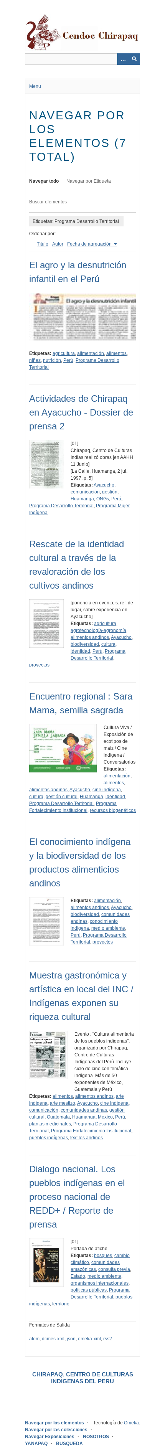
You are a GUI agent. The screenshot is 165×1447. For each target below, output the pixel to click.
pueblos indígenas (48, 1137)
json (71, 1338)
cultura (108, 644)
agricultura (64, 353)
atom (34, 1338)
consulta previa (114, 1269)
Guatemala (58, 1117)
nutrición (52, 360)
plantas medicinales (50, 1124)
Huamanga (82, 499)
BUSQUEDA (69, 1443)
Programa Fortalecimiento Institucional (91, 1131)
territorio (60, 1304)
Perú (68, 360)
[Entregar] (134, 59)
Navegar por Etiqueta (88, 181)
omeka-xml (89, 1338)
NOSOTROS (96, 1436)
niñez (35, 360)
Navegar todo (44, 181)
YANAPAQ (36, 1443)
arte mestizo (62, 1103)
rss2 (107, 1338)
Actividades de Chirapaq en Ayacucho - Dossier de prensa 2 (81, 412)
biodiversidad (85, 644)
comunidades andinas (84, 1110)
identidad (80, 651)
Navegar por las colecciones (56, 1429)
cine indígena (106, 789)
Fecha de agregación (90, 244)
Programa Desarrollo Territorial (61, 505)
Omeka (131, 1423)
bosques (103, 1255)
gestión (109, 492)
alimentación (90, 353)
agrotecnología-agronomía (98, 630)
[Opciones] (123, 59)
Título (42, 244)
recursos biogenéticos (113, 810)
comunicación (85, 492)
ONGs (102, 499)
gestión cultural (62, 796)
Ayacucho (104, 485)
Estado (78, 1276)
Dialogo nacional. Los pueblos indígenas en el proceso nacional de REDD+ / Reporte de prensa (77, 1196)
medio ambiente (108, 928)
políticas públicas (89, 1290)
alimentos (116, 353)
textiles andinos (86, 1137)
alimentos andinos (90, 637)
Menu (35, 86)
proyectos (39, 665)
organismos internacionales (100, 1283)
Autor (57, 244)
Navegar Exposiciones (49, 1436)
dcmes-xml (53, 1338)
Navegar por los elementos (54, 1423)
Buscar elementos (48, 202)
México (105, 1117)
